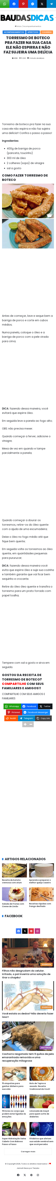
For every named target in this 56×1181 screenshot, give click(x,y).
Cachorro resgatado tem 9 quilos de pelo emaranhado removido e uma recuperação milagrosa (28, 1057)
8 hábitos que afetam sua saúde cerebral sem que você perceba (41, 1141)
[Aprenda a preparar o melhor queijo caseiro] (41, 870)
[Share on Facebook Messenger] (32, 4)
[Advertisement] (28, 93)
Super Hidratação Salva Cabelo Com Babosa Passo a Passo (14, 1141)
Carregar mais (28, 1151)
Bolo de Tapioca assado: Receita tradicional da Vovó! (39, 1086)
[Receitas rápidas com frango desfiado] (41, 894)
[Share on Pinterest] (23, 4)
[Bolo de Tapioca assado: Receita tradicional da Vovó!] (41, 1073)
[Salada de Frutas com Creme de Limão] (14, 894)
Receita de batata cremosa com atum (12, 881)
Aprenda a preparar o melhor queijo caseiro (40, 881)
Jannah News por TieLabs (28, 1168)
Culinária (47, 32)
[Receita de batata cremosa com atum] (14, 870)
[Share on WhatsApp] (4, 4)
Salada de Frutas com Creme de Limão (13, 905)
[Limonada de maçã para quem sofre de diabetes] (41, 1101)
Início (19, 26)
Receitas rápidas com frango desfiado (40, 905)
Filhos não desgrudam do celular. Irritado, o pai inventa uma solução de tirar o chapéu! (26, 974)
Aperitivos (33, 32)
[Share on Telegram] (51, 4)
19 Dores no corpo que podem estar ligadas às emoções (14, 1114)
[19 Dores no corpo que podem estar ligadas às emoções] (14, 1101)
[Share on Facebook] (14, 4)
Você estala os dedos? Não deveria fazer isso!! (27, 1015)
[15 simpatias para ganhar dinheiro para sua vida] (14, 1073)
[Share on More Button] (25, 724)
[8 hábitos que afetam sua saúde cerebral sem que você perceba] (41, 1129)
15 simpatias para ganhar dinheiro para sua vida (12, 1086)
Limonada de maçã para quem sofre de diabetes (39, 1114)
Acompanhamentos (32, 26)
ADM (16, 58)
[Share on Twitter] (42, 4)
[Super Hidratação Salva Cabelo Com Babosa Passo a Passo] (14, 1129)
